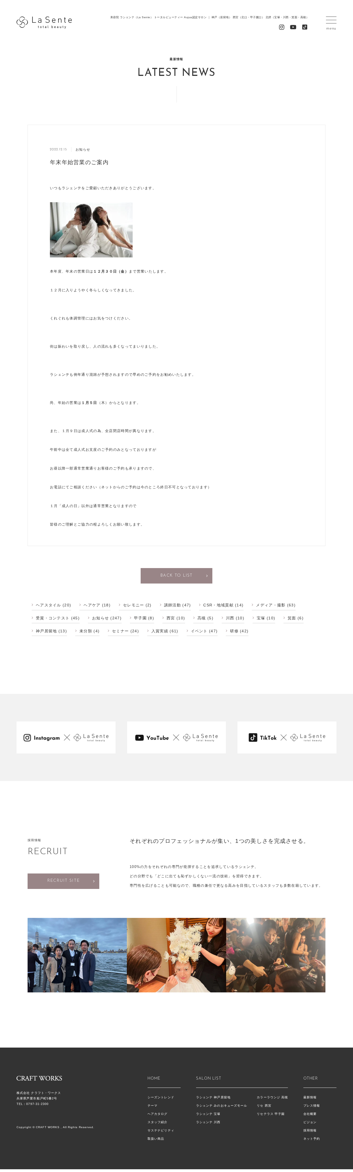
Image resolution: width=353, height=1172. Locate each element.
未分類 (85, 631)
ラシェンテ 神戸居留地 (213, 1097)
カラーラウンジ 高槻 (272, 1097)
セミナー (120, 631)
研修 (234, 631)
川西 (230, 618)
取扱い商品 (156, 1138)
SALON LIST (208, 1079)
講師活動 (172, 605)
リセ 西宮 (264, 1105)
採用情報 (310, 1130)
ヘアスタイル (48, 605)
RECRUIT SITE (63, 881)
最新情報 (310, 1097)
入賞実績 (159, 631)
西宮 (171, 618)
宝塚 (261, 618)
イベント (199, 631)
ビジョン (310, 1122)
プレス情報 (311, 1105)
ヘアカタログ (158, 1113)
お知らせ (100, 618)
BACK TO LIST (176, 576)
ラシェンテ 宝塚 (208, 1113)
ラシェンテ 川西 (208, 1122)
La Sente (44, 23)
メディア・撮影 (270, 605)
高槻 (201, 618)
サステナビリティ (161, 1130)
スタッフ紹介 (158, 1122)
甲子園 (140, 618)
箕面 (292, 618)
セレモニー (133, 605)
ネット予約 (311, 1138)
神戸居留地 (46, 631)
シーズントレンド (161, 1097)
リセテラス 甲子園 (271, 1113)
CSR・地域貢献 (218, 605)
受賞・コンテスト (52, 618)
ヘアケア (92, 605)
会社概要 (310, 1113)
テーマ (152, 1105)
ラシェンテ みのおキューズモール (221, 1105)
